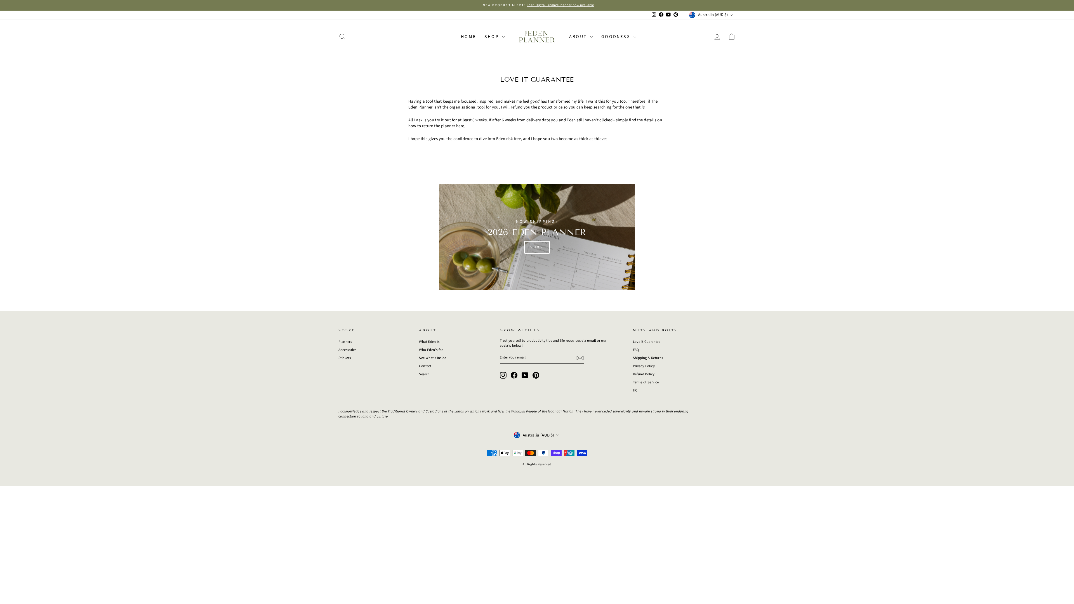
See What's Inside (432, 357)
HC (635, 390)
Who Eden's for (431, 349)
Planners (345, 341)
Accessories (347, 349)
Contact (425, 366)
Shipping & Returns (648, 357)
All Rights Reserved (536, 464)
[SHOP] (537, 237)
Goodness (616, 37)
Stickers (344, 357)
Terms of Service (646, 382)
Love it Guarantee (646, 341)
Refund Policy (644, 374)
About (579, 37)
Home (468, 37)
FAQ (636, 349)
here (460, 126)
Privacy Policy (644, 366)
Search (424, 374)
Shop (492, 37)
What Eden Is (429, 341)
